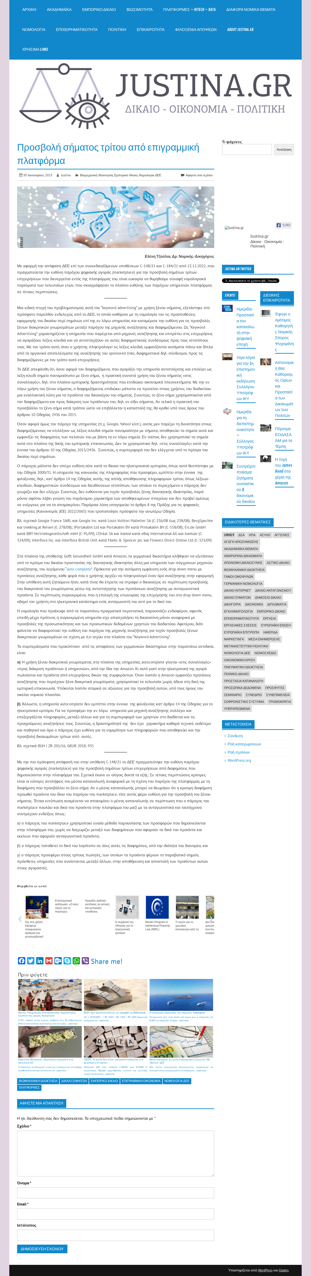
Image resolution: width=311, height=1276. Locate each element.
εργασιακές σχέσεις (240, 625)
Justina (66, 175)
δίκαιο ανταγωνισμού (273, 590)
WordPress (265, 1270)
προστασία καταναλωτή (243, 681)
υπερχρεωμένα (237, 709)
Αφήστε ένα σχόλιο (199, 175)
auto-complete (79, 569)
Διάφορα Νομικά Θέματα (250, 9)
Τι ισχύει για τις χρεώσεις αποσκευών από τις (187, 925)
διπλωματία (276, 604)
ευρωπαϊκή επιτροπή (241, 632)
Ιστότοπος (26, 1225)
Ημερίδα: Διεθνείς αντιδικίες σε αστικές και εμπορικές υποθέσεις (97, 906)
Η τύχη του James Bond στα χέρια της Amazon (283, 471)
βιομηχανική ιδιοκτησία (38, 1081)
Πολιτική (117, 29)
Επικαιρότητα (150, 29)
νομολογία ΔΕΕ (177, 1081)
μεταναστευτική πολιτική (246, 646)
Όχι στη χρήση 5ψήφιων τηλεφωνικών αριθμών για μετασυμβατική (34, 929)
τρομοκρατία (279, 702)
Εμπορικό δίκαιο (99, 9)
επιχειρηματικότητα (241, 618)
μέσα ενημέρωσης (264, 639)
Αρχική (29, 9)
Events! (230, 295)
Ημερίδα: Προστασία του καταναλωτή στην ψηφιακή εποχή (245, 327)
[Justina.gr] (236, 227)
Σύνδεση (235, 735)
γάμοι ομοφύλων (238, 577)
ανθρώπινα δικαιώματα (243, 556)
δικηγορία (232, 604)
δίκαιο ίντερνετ (237, 590)
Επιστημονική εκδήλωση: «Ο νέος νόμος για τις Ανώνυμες (67, 906)
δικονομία (254, 604)
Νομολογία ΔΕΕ (150, 175)
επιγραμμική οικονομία (141, 1081)
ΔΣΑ (241, 535)
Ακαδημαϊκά (59, 9)
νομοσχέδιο (265, 653)
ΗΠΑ (252, 535)
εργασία (269, 618)
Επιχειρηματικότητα (76, 29)
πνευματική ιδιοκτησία (243, 667)
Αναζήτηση (284, 149)
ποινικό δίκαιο (236, 674)
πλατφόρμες (29, 1087)
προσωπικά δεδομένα (242, 688)
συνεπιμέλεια (278, 695)
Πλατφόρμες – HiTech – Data (189, 9)
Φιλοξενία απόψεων (196, 29)
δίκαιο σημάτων (74, 1081)
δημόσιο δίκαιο (268, 597)
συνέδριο (254, 695)
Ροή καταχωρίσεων (244, 743)
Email (22, 1204)
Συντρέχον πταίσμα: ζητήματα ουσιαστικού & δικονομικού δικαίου (246, 484)
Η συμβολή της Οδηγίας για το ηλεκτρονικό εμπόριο (124, 927)
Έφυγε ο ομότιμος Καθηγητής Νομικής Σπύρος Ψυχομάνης (284, 332)
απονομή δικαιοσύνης (243, 563)
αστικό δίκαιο (278, 563)
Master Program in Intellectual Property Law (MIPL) (157, 925)
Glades (283, 1270)
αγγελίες (282, 535)
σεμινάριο (233, 695)
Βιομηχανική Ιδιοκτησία (96, 175)
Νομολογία (33, 29)
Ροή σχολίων (239, 752)
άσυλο (265, 535)
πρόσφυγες (275, 688)
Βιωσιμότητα (140, 9)
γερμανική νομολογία (243, 584)
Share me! (106, 961)
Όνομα (24, 1183)
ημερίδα (270, 632)
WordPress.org (239, 760)
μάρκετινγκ (234, 639)
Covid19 (229, 535)
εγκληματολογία (238, 611)
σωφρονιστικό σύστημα (244, 702)
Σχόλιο (24, 1126)
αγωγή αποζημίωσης (241, 542)
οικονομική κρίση (239, 660)
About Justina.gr (240, 29)
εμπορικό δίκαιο (104, 1081)
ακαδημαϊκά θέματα (241, 549)
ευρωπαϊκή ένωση (276, 625)
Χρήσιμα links (35, 49)
